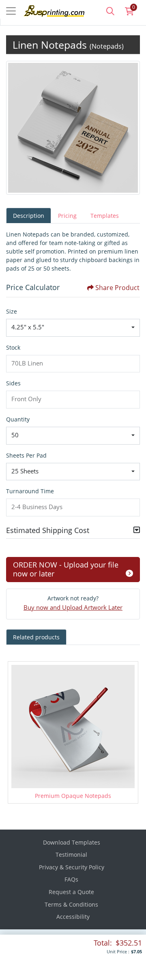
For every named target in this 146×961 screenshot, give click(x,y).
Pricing (67, 215)
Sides (13, 383)
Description (28, 215)
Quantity (18, 419)
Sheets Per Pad (26, 455)
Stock (13, 347)
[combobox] (73, 328)
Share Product (117, 287)
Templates (104, 215)
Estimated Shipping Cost (47, 530)
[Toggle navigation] (11, 11)
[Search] (110, 11)
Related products (36, 637)
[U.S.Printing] (48, 10)
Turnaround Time (30, 491)
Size (11, 311)
